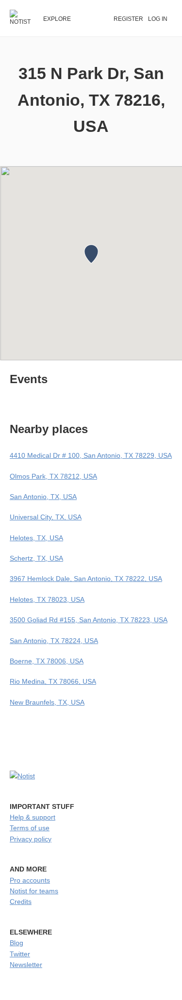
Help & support (32, 817)
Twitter (20, 954)
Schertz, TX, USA (36, 558)
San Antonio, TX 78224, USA (54, 641)
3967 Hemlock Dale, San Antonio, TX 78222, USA (86, 578)
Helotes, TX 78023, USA (47, 599)
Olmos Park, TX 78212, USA (53, 476)
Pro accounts (30, 880)
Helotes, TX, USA (36, 538)
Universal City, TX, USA (46, 517)
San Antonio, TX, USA (43, 496)
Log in (157, 19)
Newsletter (26, 964)
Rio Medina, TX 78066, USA (53, 681)
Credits (21, 901)
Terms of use (30, 828)
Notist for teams (34, 891)
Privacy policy (30, 839)
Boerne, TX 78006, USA (46, 661)
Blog (16, 943)
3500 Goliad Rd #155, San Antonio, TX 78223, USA (88, 620)
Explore (57, 19)
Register (128, 19)
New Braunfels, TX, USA (47, 702)
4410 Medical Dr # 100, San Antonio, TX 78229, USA (91, 455)
